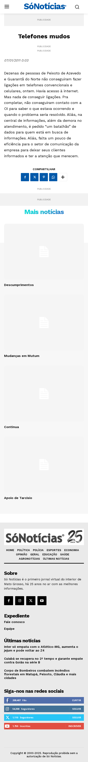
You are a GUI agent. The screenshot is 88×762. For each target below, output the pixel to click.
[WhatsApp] (53, 177)
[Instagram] (19, 600)
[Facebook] (25, 177)
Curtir (76, 700)
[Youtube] (41, 600)
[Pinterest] (44, 177)
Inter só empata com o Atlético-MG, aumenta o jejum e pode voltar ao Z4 (41, 648)
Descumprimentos (19, 285)
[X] (34, 177)
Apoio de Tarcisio (18, 498)
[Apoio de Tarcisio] (44, 465)
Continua (11, 427)
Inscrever (74, 726)
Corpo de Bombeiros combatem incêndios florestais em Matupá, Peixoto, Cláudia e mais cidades (40, 674)
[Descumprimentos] (44, 252)
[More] (63, 177)
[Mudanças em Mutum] (44, 323)
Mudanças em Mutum (21, 356)
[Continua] (44, 394)
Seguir (76, 708)
